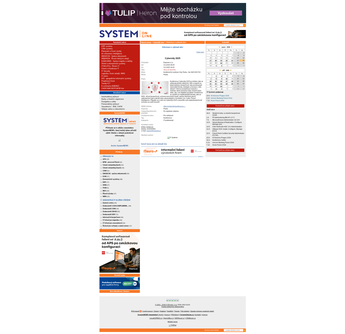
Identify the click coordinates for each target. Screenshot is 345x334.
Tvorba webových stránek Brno (172, 307)
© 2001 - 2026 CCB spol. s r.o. (166, 305)
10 (226, 78)
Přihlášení (175, 315)
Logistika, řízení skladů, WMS (113, 73)
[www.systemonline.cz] (125, 34)
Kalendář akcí (158, 42)
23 (221, 83)
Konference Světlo (219, 140)
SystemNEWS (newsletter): (148, 315)
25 (232, 83)
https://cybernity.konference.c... (174, 106)
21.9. (208, 129)
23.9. (208, 96)
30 (221, 86)
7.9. (207, 120)
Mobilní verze (172, 322)
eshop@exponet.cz (154, 131)
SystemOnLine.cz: (187, 315)
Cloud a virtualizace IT (110, 68)
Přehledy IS (108, 156)
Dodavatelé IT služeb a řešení (116, 200)
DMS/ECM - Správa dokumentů (113, 56)
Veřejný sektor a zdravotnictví (113, 109)
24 (226, 83)
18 (216, 60)
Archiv (161, 315)
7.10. (208, 101)
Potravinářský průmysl (110, 104)
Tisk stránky (185, 311)
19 (221, 60)
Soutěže (170, 311)
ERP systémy (106, 46)
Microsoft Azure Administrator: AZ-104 (226, 120)
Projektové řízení (108, 81)
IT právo (104, 76)
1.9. (207, 117)
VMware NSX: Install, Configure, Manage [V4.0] (227, 130)
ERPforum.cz (179, 318)
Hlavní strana (146, 42)
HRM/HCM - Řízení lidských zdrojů (115, 59)
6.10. (208, 98)
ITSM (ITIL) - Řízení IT (110, 66)
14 (210, 81)
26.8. (208, 113)
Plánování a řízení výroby (111, 51)
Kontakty (198, 315)
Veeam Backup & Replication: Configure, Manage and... (227, 123)
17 (210, 60)
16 (221, 81)
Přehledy (119, 152)
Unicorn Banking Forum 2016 (221, 98)
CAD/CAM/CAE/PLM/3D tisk (112, 88)
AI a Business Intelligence (111, 54)
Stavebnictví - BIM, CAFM (111, 107)
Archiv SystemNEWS (119, 146)
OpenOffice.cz (168, 318)
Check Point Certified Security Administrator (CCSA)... (228, 134)
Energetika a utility (108, 102)
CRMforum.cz (191, 318)
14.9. (208, 122)
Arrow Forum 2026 (217, 101)
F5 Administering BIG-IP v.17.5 (223, 117)
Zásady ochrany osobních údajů (202, 311)
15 (216, 81)
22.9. (208, 133)
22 (216, 83)
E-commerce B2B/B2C (110, 86)
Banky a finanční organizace (112, 99)
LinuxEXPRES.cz (156, 318)
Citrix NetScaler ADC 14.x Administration (227, 127)
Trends (176, 311)
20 (226, 60)
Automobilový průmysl (110, 97)
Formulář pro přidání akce (224, 106)
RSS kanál (135, 311)
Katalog (163, 311)
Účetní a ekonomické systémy (113, 64)
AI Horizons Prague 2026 (220, 96)
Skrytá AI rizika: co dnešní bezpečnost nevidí (226, 114)
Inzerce (120, 231)
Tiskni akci (200, 52)
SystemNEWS (119, 113)
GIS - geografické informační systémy (116, 78)
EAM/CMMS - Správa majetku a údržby (116, 61)
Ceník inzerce (148, 311)
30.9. (208, 140)
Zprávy (156, 311)
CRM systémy (107, 49)
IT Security (105, 71)
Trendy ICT (105, 83)
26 (221, 63)
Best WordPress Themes (119, 291)
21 (232, 60)
